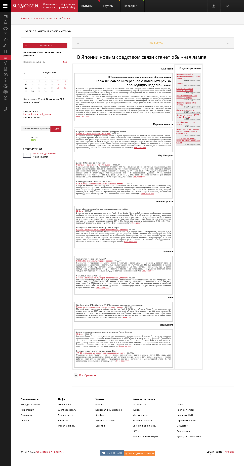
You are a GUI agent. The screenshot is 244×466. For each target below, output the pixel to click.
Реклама (100, 404)
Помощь (25, 420)
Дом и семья (183, 431)
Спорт (180, 404)
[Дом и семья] (5, 39)
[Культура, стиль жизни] (5, 63)
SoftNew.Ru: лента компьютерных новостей (94, 261)
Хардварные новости (185, 110)
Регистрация (27, 409)
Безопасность (65, 415)
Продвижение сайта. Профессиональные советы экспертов (188, 76)
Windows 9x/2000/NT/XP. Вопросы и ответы (186, 97)
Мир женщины (140, 415)
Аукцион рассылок (105, 420)
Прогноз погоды (185, 409)
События (100, 425)
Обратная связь (66, 425)
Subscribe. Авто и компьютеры (46, 31)
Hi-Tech (136, 431)
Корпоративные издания (108, 409)
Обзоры (66, 18)
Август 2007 (49, 72)
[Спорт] (5, 86)
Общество (182, 425)
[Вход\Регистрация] (214, 6)
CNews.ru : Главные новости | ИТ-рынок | (93, 165)
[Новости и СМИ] (5, 68)
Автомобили (139, 404)
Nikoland (229, 451)
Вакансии (63, 420)
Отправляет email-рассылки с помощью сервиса (59, 5)
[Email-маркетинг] (5, 109)
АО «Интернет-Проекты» (50, 451)
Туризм (136, 409)
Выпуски (86, 6)
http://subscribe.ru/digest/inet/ (37, 114)
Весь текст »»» (82, 116)
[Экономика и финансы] (5, 103)
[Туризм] (5, 97)
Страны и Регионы (186, 420)
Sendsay (99, 415)
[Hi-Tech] (5, 51)
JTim (33, 139)
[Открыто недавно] (5, 22)
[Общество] (5, 74)
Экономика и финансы (145, 425)
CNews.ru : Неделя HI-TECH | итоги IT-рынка (188, 116)
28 (32, 91)
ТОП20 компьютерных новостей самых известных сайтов (100, 353)
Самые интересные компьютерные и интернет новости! (99, 184)
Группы (108, 6)
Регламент (26, 415)
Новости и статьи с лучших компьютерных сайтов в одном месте (188, 131)
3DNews (79, 211)
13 (26, 84)
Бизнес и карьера (142, 420)
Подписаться (45, 45)
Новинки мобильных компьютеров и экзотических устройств (102, 230)
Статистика (32, 149)
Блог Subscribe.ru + (68, 409)
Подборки (130, 6)
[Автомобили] (5, 28)
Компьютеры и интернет (33, 18)
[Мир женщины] (5, 45)
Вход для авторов (30, 404)
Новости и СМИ (185, 415)
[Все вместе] (5, 16)
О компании (64, 404)
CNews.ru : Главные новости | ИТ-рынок (93, 134)
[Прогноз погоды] (5, 80)
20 (26, 87)
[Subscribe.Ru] (26, 6)
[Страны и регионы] (5, 92)
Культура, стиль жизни (189, 436)
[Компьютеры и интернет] (5, 57)
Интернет (53, 18)
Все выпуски (156, 42)
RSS (65, 61)
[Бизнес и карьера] (5, 34)
